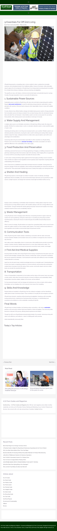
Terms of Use (13, 527)
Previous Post (7, 362)
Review (5, 506)
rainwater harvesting (27, 141)
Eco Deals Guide (7, 480)
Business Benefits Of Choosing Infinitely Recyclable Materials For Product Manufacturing (24, 452)
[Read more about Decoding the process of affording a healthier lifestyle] (16, 378)
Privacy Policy (36, 527)
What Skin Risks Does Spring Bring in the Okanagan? (15, 464)
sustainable (47, 307)
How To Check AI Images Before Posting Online (14, 459)
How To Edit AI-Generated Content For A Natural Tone (16, 457)
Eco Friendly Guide (7, 487)
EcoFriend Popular (7, 499)
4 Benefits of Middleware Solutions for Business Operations (17, 455)
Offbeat (5, 503)
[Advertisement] (29, 73)
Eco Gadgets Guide (7, 489)
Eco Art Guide (6, 477)
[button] (28, 2)
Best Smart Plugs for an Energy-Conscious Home (15, 445)
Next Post (52, 362)
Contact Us (37, 409)
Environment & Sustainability (10, 501)
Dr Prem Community (37, 525)
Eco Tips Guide (6, 496)
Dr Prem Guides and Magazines (19, 405)
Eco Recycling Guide (8, 494)
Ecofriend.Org (6, 405)
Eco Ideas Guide (7, 492)
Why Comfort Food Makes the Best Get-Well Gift (15, 466)
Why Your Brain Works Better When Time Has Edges (15, 450)
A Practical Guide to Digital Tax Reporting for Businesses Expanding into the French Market (24, 448)
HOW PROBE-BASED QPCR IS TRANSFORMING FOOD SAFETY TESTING (20, 462)
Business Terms (21, 527)
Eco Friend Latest (7, 484)
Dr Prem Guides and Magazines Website (11, 525)
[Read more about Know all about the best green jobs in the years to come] (41, 378)
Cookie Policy (28, 527)
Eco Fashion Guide (7, 482)
